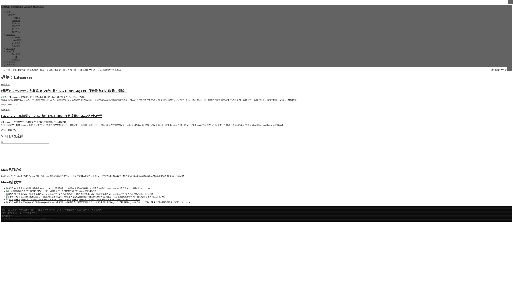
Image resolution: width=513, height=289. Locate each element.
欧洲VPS (16, 32)
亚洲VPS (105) (111, 176)
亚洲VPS (16, 29)
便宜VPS (16, 20)
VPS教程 (10, 34)
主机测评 (10, 48)
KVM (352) (6, 176)
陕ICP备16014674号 (32, 218)
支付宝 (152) (80, 176)
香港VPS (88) (131, 176)
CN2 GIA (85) (164, 176)
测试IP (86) (153, 176)
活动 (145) (90, 176)
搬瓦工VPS (17, 216)
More (5, 170)
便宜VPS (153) (67, 176)
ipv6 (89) (121, 176)
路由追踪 (16, 54)
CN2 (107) (99, 176)
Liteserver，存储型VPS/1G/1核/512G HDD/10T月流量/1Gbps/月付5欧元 (51, 116)
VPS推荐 (10, 15)
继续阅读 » (293, 100)
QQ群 (494, 70)
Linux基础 (16, 40)
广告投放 (10, 65)
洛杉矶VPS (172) (28, 176)
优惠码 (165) (55, 176)
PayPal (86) (143, 176)
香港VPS (16, 23)
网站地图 (47, 218)
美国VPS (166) (42, 176)
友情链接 (10, 62)
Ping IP (15, 57)
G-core (31, 216)
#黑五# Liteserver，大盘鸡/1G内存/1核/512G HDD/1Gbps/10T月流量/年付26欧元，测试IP (64, 91)
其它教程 (16, 46)
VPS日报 (18, 218)
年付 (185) (16, 176)
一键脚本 (16, 59)
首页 (8, 12)
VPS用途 (16, 43)
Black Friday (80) (177, 176)
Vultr (25, 216)
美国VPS (16, 26)
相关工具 (10, 51)
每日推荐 (16, 18)
